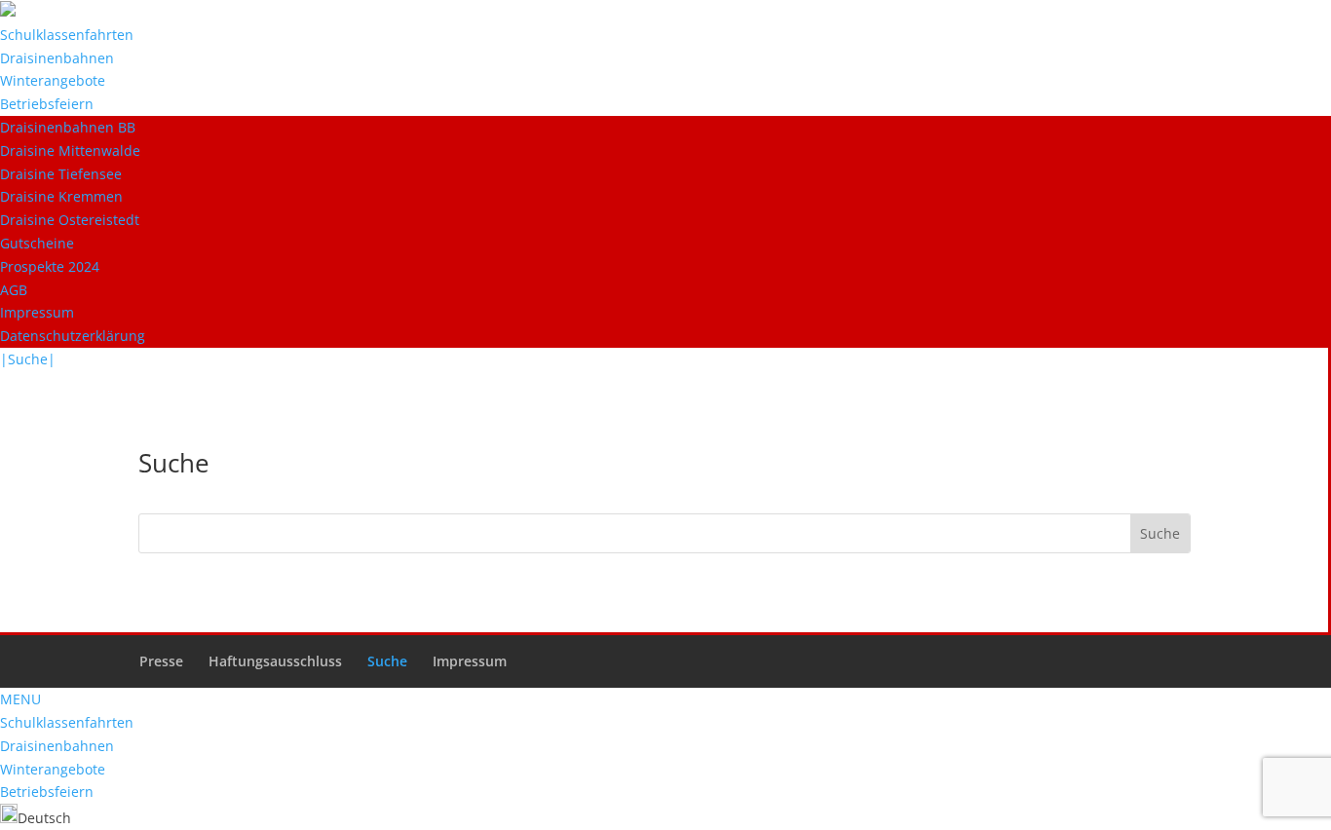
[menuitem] (35, 818)
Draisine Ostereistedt (69, 219)
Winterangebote (52, 80)
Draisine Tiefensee (61, 174)
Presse (161, 661)
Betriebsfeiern (47, 103)
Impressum (37, 312)
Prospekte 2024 (49, 266)
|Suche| (28, 359)
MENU (20, 699)
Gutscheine (37, 243)
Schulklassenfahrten (66, 34)
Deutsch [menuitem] (44, 818)
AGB (13, 290)
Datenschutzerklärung (72, 335)
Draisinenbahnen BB (67, 127)
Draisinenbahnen (57, 58)
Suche (387, 661)
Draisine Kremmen (61, 196)
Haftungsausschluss (275, 661)
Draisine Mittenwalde (70, 150)
